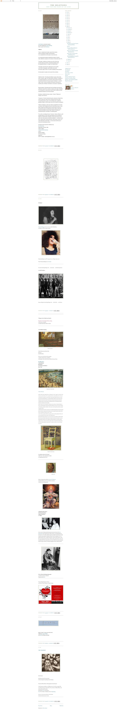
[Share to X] (57, 146)
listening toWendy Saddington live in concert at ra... (72, 48)
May (68, 38)
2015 (67, 15)
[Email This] (54, 146)
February (69, 59)
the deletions (58, 5)
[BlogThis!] (56, 146)
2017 (67, 12)
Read (39, 691)
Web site (66, 75)
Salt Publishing (49, 45)
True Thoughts (67, 69)
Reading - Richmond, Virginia (70, 76)
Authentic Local (68, 68)
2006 (67, 64)
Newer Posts (40, 705)
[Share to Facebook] (58, 146)
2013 (67, 18)
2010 (67, 23)
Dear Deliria (67, 71)
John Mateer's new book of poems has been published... (72, 44)
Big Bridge (54, 691)
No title (68, 46)
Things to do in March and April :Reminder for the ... (72, 51)
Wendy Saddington (41, 226)
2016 (67, 13)
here (44, 577)
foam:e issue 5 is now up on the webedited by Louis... (72, 54)
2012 (67, 20)
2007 (67, 62)
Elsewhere (47, 46)
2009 (67, 24)
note (43, 690)
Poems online (67, 74)
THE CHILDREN (42, 650)
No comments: (51, 194)
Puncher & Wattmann (52, 479)
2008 (67, 26)
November (69, 29)
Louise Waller (45, 633)
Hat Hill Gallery (41, 361)
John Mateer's (40, 44)
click (41, 635)
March (68, 42)
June (68, 37)
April (68, 40)
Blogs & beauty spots (68, 80)
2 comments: (51, 643)
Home (51, 705)
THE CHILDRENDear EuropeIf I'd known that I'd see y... (72, 57)
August (68, 34)
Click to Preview (41, 391)
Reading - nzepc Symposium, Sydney (71, 79)
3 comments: (51, 310)
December (69, 27)
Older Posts (61, 705)
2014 (67, 17)
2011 (67, 21)
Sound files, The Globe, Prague (70, 78)
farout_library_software (69, 72)
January (68, 60)
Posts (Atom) (45, 708)
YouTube (49, 261)
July (68, 35)
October (68, 31)
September (69, 32)
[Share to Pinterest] (59, 146)
